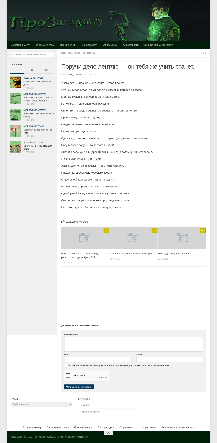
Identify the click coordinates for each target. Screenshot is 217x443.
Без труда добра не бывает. (174, 253)
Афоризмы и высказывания (158, 45)
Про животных (68, 45)
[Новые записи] (17, 70)
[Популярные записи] (31, 70)
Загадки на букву (20, 45)
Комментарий (72, 334)
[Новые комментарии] (46, 70)
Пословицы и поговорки (78, 53)
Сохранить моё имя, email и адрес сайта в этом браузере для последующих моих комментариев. (119, 365)
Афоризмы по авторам (34, 94)
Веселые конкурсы (33, 78)
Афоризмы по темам (33, 126)
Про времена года (44, 45)
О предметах (110, 45)
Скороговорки (131, 45)
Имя (67, 354)
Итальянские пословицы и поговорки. (131, 253)
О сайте (85, 405)
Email (139, 354)
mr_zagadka (76, 74)
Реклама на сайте (90, 411)
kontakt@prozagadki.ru (76, 436)
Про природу (89, 45)
